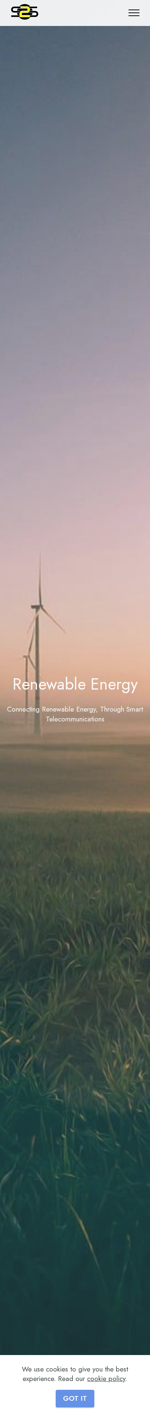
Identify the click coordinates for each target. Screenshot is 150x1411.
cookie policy (106, 1379)
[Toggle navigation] (134, 12)
